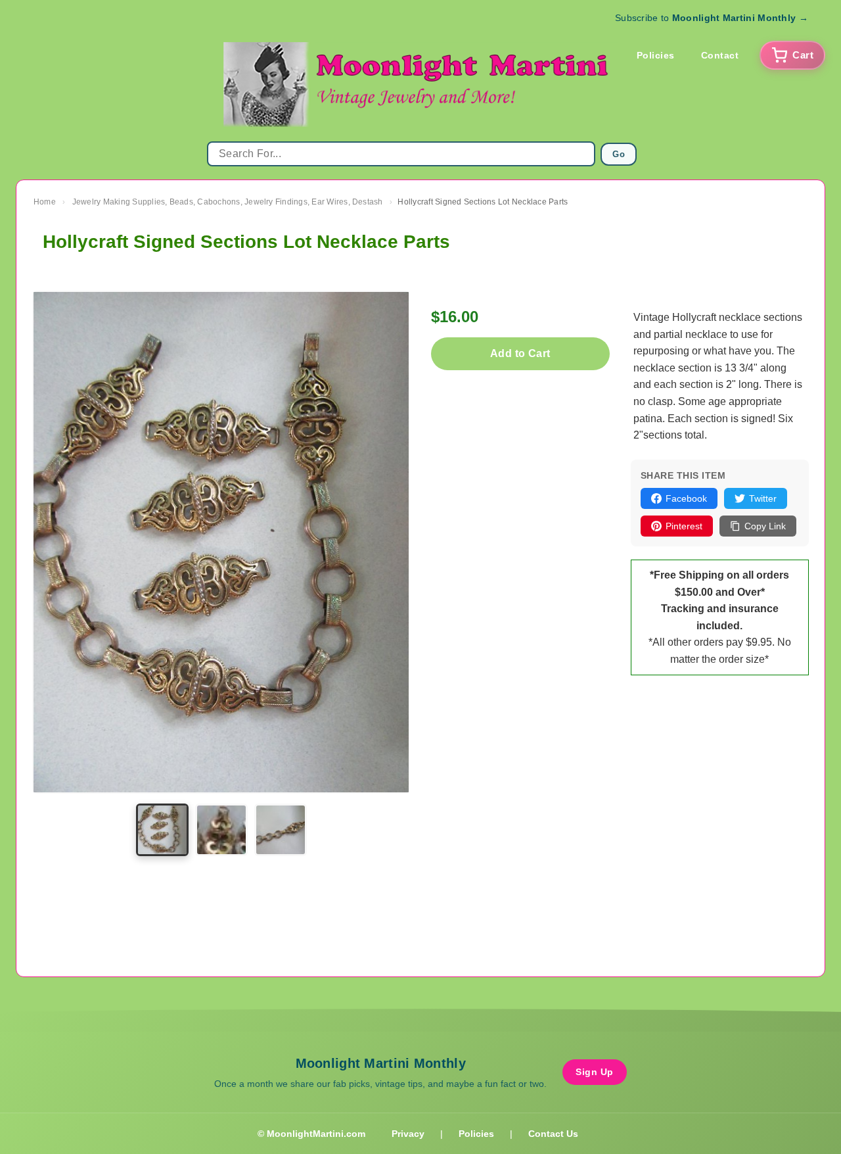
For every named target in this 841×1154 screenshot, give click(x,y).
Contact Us (553, 1133)
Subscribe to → (711, 17)
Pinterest (684, 526)
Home (45, 201)
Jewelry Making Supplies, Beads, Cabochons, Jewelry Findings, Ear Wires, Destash (227, 201)
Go (618, 154)
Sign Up (595, 1072)
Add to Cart (520, 353)
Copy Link (765, 526)
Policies (656, 55)
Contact (720, 55)
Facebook (686, 498)
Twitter (763, 498)
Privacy (408, 1133)
